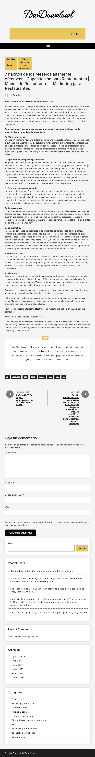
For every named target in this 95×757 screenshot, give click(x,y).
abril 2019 (17, 673)
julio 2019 (17, 660)
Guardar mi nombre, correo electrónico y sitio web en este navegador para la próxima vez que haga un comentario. (47, 523)
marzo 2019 (18, 677)
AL (7, 377)
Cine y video (18, 699)
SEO (14, 724)
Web (7, 507)
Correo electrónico (14, 495)
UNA (50, 377)
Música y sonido (20, 712)
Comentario (11, 452)
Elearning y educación (23, 703)
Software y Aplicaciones (24, 728)
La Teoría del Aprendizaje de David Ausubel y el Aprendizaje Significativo (49, 612)
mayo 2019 (17, 669)
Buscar (11, 543)
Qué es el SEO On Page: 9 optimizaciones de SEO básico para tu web (24, 400)
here (42, 316)
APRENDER (16, 377)
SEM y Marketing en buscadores (24, 63)
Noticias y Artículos (11, 62)
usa (57, 377)
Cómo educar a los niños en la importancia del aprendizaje (41, 571)
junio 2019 (17, 665)
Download (17, 95)
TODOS (41, 377)
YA (64, 377)
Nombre (9, 483)
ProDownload (47, 13)
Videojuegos (18, 737)
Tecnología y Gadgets (23, 733)
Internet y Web (19, 707)
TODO (33, 377)
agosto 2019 (18, 656)
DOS (25, 377)
